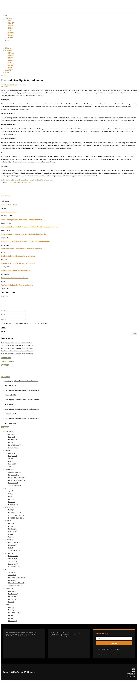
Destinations (8, 18)
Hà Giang (12, 610)
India (9, 20)
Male (10, 548)
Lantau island (13, 483)
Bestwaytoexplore (30, 180)
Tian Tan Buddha (14, 485)
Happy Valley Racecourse (17, 477)
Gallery (7, 40)
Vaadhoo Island (14, 550)
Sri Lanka (10, 34)
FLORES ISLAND (15, 512)
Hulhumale (12, 545)
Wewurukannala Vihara (16, 583)
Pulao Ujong (13, 564)
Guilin (11, 458)
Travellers (44, 180)
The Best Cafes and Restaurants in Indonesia (18, 256)
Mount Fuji (12, 531)
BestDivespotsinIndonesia (17, 180)
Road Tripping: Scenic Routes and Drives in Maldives (17, 353)
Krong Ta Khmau (14, 445)
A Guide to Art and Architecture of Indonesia (18, 263)
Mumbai (11, 502)
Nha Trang (12, 621)
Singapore (11, 32)
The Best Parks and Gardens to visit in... (16, 271)
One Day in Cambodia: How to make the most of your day (65, 633)
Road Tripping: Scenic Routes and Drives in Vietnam (16, 343)
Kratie (11, 442)
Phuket (11, 602)
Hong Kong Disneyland (16, 480)
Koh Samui (12, 596)
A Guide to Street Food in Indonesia (14, 278)
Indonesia (11, 24)
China (9, 27)
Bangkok (12, 591)
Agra (10, 491)
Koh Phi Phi (13, 594)
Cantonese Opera (14, 472)
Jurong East (12, 561)
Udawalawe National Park (17, 577)
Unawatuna (12, 580)
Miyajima (12, 529)
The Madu (12, 575)
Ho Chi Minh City (14, 612)
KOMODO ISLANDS (16, 518)
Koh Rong (12, 439)
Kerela (11, 499)
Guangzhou (12, 456)
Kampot (11, 437)
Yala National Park (14, 585)
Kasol (11, 496)
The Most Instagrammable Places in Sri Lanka (17, 636)
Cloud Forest (13, 558)
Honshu (11, 523)
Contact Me (8, 39)
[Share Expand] (32, 182)
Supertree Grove (14, 567)
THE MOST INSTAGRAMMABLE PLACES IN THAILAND (21, 634)
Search (3, 331)
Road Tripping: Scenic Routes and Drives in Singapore (17, 351)
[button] (69, 44)
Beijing (11, 453)
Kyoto (11, 526)
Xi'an (11, 466)
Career (133, 671)
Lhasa (11, 461)
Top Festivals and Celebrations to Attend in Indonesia (21, 249)
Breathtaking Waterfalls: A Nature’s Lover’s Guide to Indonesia (25, 241)
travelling (50, 180)
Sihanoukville (13, 448)
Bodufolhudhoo (14, 542)
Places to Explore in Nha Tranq (59, 636)
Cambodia (11, 25)
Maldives (10, 29)
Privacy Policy (131, 673)
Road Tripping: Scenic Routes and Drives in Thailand (17, 345)
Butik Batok (13, 556)
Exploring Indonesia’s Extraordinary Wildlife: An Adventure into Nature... (29, 227)
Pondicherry (13, 504)
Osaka (11, 534)
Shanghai (12, 464)
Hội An (11, 615)
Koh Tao (12, 599)
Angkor (11, 434)
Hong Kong (11, 22)
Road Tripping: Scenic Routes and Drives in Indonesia (22, 220)
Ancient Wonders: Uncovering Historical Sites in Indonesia (23, 234)
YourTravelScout (12, 85)
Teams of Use (131, 676)
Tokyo (11, 537)
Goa (10, 493)
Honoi (11, 618)
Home (6, 15)
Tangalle (11, 572)
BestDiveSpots (5, 180)
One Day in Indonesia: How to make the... (17, 285)
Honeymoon (8, 17)
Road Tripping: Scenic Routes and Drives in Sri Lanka (17, 348)
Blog (133, 669)
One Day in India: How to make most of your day (63, 634)
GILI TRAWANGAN (16, 515)
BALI (11, 510)
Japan (9, 30)
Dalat (11, 607)
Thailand (10, 35)
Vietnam (10, 37)
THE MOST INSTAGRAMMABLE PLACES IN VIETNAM (21, 633)
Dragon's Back (13, 475)
